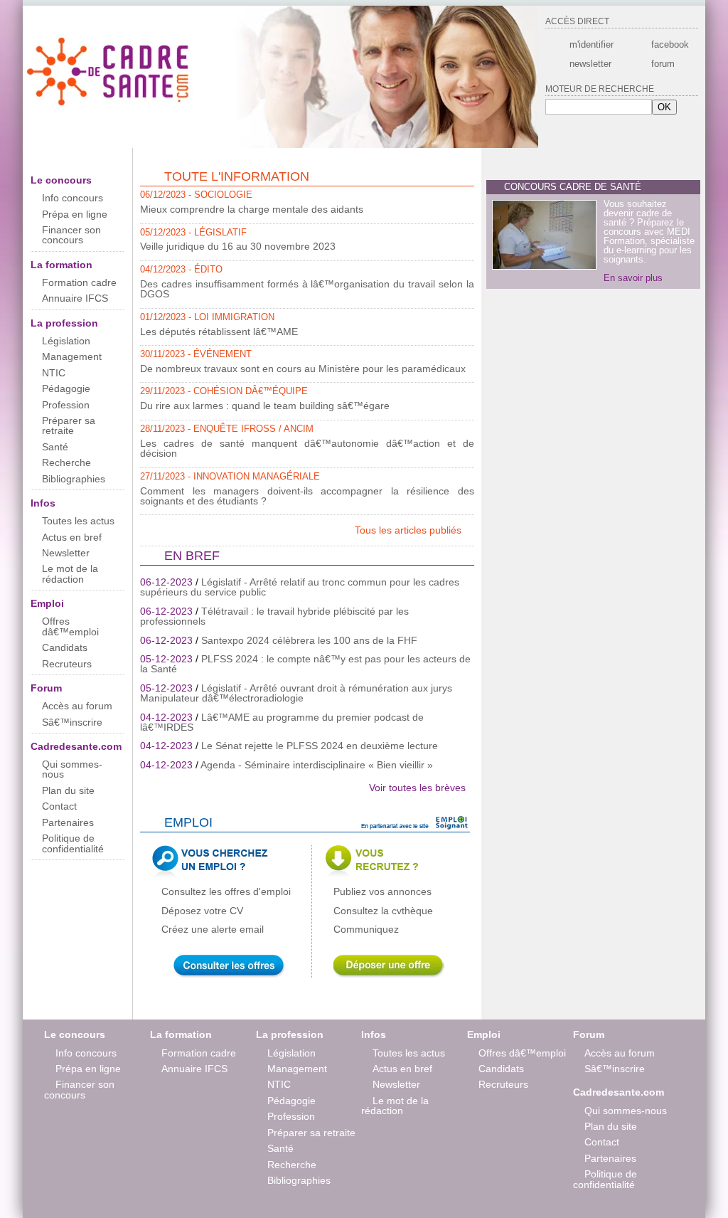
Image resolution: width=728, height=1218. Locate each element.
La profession (64, 323)
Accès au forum (77, 705)
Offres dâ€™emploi (70, 626)
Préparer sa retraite (68, 425)
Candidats (64, 647)
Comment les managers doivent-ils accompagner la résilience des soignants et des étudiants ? (307, 496)
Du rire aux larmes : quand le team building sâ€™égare (265, 405)
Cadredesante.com (76, 746)
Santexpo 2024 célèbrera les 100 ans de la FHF (309, 640)
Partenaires (68, 822)
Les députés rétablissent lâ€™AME (219, 331)
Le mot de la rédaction (70, 573)
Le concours (61, 180)
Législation (66, 340)
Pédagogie (66, 388)
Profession (66, 405)
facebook (669, 44)
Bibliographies (73, 478)
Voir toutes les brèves (417, 787)
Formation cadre (79, 282)
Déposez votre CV (202, 910)
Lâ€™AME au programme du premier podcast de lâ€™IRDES (282, 722)
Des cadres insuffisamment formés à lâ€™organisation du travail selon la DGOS (307, 289)
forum (663, 63)
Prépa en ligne (74, 214)
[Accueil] (109, 105)
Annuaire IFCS (75, 298)
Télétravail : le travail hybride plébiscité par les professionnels (274, 616)
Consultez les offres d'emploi (226, 891)
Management (72, 356)
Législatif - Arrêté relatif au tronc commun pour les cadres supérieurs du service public (299, 587)
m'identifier (591, 44)
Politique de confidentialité (73, 843)
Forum (46, 688)
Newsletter (66, 552)
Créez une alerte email (212, 929)
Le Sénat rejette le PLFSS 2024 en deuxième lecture (319, 745)
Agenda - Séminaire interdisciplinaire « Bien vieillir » (316, 764)
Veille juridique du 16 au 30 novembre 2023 (238, 246)
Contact (59, 806)
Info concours (72, 197)
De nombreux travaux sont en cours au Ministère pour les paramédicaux (303, 368)
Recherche (66, 462)
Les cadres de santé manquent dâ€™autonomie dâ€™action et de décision (307, 448)
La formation (61, 264)
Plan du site (68, 790)
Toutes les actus (78, 520)
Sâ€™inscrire (72, 722)
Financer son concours (71, 234)
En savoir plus (633, 277)
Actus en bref (72, 537)
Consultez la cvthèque (383, 910)
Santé (55, 446)
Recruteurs (67, 663)
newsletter (590, 63)
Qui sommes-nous (72, 769)
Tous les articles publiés (409, 530)
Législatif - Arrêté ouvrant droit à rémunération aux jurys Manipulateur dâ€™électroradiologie (296, 693)
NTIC (53, 372)
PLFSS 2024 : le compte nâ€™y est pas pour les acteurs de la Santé (305, 663)
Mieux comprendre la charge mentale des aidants (251, 209)
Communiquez (366, 929)
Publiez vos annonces (382, 891)
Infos (43, 503)
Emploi (47, 603)
